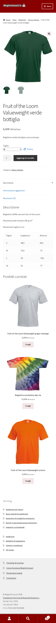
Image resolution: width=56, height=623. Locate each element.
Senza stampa (33, 20)
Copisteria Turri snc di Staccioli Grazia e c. (21, 597)
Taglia (6, 145)
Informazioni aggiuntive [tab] (14, 190)
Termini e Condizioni (14, 545)
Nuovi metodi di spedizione (17, 514)
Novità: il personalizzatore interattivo (21, 523)
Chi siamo (10, 550)
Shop (15, 20)
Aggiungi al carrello (25, 158)
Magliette (22, 20)
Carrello (43, 616)
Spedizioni (10, 536)
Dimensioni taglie (14, 573)
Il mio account (9, 618)
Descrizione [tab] (8, 182)
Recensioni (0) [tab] (9, 198)
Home (8, 20)
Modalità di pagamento (15, 541)
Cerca (28, 618)
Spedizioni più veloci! (14, 509)
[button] (49, 34)
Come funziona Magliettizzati (19, 568)
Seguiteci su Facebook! (15, 527)
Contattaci (11, 578)
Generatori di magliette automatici (20, 518)
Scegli (28, 344)
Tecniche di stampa (15, 563)
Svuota (30, 149)
